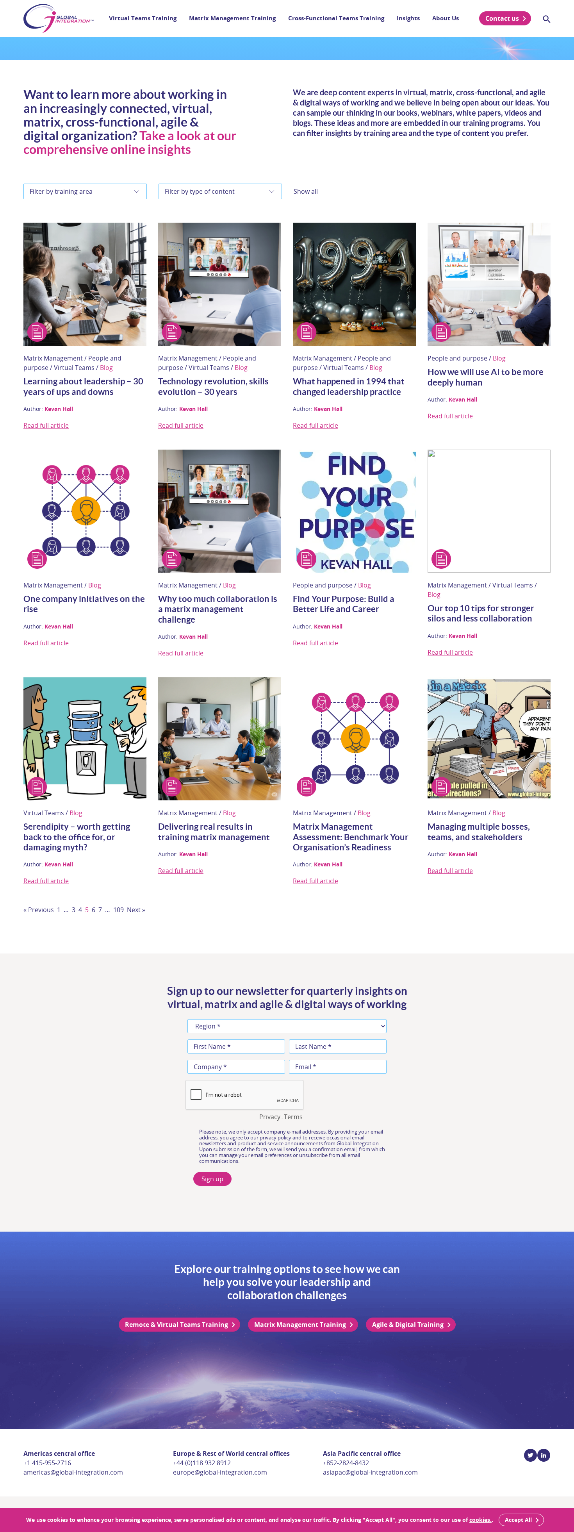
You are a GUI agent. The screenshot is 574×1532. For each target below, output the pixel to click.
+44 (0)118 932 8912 (202, 1463)
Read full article (46, 425)
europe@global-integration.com (220, 1472)
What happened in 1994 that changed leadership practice (349, 386)
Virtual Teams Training (142, 18)
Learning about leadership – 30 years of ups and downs (83, 386)
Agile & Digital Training (408, 1324)
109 (118, 909)
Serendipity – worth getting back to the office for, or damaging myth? (76, 836)
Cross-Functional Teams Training (336, 18)
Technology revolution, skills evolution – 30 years (213, 386)
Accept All (518, 1519)
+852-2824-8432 (346, 1463)
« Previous (38, 909)
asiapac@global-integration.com (370, 1472)
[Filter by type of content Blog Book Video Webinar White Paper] (220, 191)
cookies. (480, 1519)
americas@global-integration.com (73, 1472)
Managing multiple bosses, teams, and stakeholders (479, 831)
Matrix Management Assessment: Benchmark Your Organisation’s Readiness (350, 836)
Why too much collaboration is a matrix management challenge (217, 609)
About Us (445, 18)
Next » (136, 909)
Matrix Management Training (232, 18)
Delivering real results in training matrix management (214, 831)
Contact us (502, 18)
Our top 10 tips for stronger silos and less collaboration (481, 613)
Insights (408, 18)
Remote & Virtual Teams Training (176, 1324)
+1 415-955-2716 (47, 1463)
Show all (306, 191)
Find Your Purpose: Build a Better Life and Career (343, 604)
